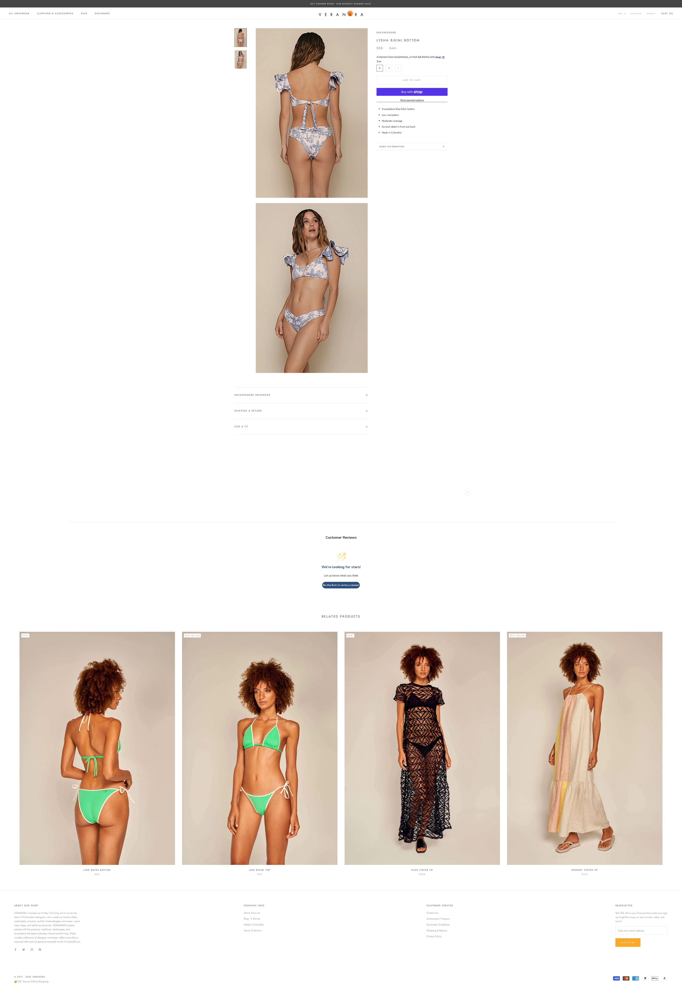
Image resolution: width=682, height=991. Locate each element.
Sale (84, 13)
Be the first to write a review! (341, 585)
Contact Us (432, 913)
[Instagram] (32, 949)
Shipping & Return (248, 410)
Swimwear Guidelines (438, 924)
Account (636, 13)
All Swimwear (19, 13)
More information (392, 146)
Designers (102, 13)
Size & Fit (241, 426)
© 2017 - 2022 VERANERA (29, 976)
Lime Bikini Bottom (97, 870)
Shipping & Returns (437, 930)
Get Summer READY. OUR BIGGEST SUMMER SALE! (340, 3)
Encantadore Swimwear (252, 395)
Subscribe (628, 942)
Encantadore (386, 32)
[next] (671, 750)
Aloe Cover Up (422, 870)
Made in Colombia (254, 924)
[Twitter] (23, 949)
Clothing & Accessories (55, 13)
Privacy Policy (434, 936)
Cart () (667, 13)
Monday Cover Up (585, 870)
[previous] (11, 750)
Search (651, 13)
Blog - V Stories (252, 918)
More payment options (412, 100)
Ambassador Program (438, 918)
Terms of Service (252, 930)
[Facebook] (15, 949)
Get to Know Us (252, 913)
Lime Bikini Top (260, 870)
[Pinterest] (40, 949)
